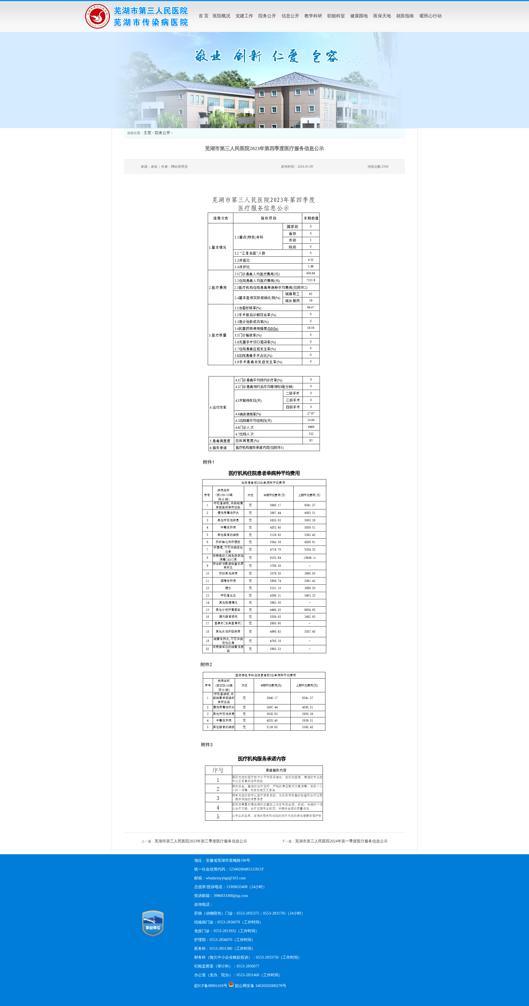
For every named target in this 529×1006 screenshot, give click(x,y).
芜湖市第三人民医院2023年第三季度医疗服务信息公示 (201, 841)
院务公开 (162, 133)
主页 (147, 133)
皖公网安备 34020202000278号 (260, 986)
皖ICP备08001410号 (210, 986)
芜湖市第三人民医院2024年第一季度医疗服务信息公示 (341, 841)
